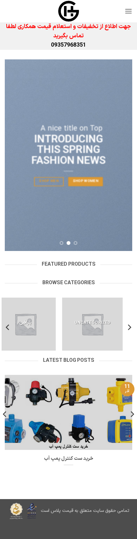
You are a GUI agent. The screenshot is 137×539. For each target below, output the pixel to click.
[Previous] (129, 327)
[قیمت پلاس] (68, 11)
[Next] (8, 327)
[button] (128, 11)
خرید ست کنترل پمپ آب (68, 459)
